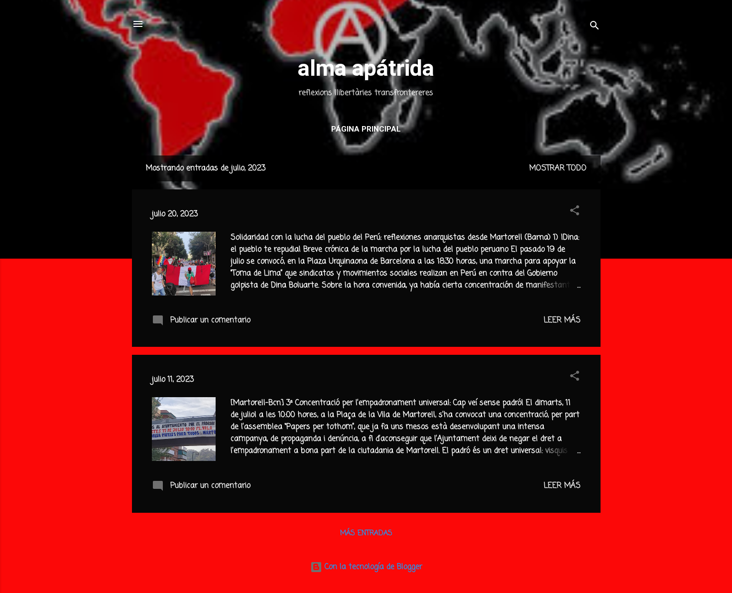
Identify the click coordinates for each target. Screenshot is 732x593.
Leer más (562, 320)
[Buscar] (595, 27)
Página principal (366, 129)
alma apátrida (366, 68)
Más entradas (366, 533)
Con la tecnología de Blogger (372, 567)
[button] (575, 212)
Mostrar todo (558, 168)
